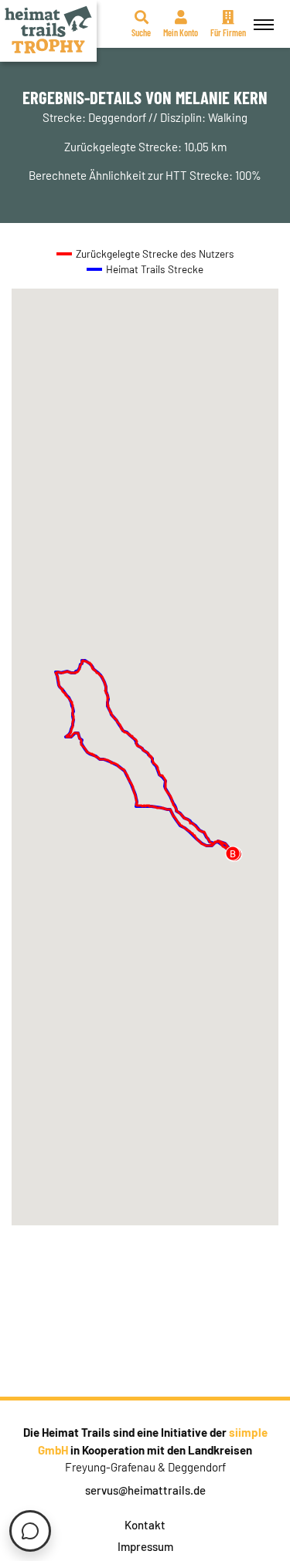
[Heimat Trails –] (48, 31)
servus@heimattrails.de (145, 1490)
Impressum (145, 1546)
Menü (263, 23)
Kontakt (145, 1525)
